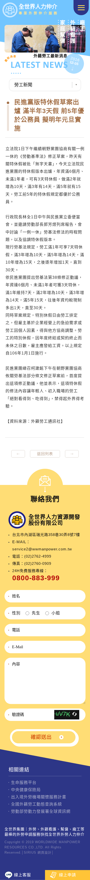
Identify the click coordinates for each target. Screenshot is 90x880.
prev (18, 454)
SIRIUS (30, 852)
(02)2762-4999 (37, 556)
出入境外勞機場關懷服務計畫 (38, 797)
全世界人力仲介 (39, 9)
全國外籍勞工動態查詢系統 (36, 804)
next (72, 454)
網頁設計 (45, 852)
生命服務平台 (23, 782)
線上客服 (22, 875)
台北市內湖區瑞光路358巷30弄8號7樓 (46, 534)
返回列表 (45, 454)
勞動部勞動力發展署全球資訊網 (40, 811)
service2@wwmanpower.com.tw (42, 549)
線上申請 (67, 875)
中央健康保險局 (26, 790)
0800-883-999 (36, 578)
